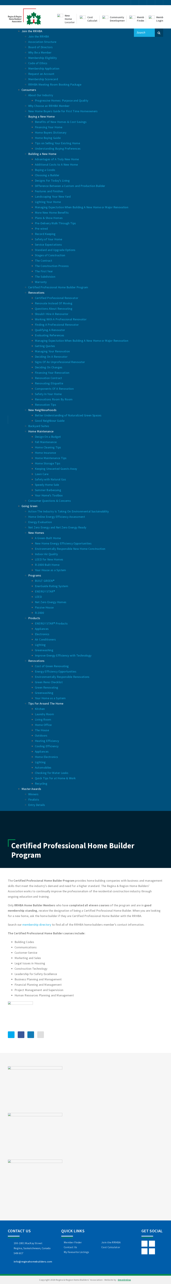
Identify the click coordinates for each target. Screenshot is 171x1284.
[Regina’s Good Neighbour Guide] (35, 1136)
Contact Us (70, 1247)
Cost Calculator (110, 1247)
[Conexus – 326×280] (35, 1182)
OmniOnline (124, 1279)
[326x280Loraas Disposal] (35, 1089)
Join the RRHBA (111, 1242)
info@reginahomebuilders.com (33, 1261)
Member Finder (73, 1242)
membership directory (36, 924)
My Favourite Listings (76, 1252)
